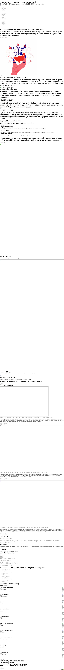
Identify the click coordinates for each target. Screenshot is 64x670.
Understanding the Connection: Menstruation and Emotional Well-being (24, 527)
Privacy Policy (5, 561)
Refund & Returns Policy (9, 563)
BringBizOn (41, 568)
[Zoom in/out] (0, 668)
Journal (3, 10)
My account (4, 13)
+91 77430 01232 (6, 538)
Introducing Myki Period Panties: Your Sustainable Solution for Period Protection (26, 417)
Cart (3, 15)
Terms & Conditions (7, 558)
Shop (3, 9)
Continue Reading (3, 423)
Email (1, 554)
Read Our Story (6, 142)
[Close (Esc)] (3, 668)
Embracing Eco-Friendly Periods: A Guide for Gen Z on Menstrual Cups (23, 472)
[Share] (2, 668)
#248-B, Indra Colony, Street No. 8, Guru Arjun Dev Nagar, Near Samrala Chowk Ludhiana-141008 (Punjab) (30, 541)
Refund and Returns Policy (7, 572)
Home (3, 7)
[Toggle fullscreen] (1, 668)
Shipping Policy (6, 565)
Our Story (4, 8)
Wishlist (3, 14)
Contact (3, 11)
